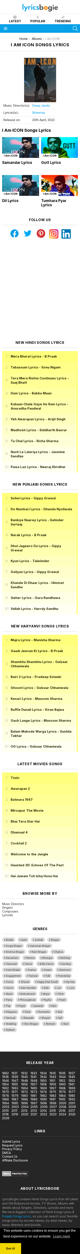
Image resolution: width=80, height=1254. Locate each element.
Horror (9, 987)
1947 (15, 1080)
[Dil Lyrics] (20, 185)
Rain (54, 1005)
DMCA (6, 1153)
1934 (43, 1073)
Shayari (45, 1017)
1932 (24, 1073)
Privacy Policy (12, 1149)
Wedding (11, 1023)
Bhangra (47, 957)
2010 (5, 1110)
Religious (11, 1011)
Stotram (50, 1023)
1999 (52, 1103)
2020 (24, 1114)
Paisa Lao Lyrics (38, 467)
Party (9, 999)
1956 (24, 1084)
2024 (62, 1114)
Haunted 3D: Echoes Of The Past (37, 865)
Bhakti (9, 939)
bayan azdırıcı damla (39, 1045)
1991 (52, 1099)
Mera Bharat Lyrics (34, 356)
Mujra (46, 993)
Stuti (65, 1023)
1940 (24, 1077)
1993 (71, 1099)
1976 (62, 1092)
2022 (43, 1114)
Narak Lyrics (29, 535)
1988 (24, 1099)
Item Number (28, 987)
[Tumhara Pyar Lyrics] (59, 185)
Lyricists (7, 915)
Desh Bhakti (13, 969)
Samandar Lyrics (17, 162)
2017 (71, 1110)
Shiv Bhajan (31, 1023)
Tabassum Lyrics (36, 367)
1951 (52, 1080)
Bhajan (55, 939)
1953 (71, 1080)
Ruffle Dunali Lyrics (37, 710)
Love (71, 987)
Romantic (44, 1011)
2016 (62, 1110)
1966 (43, 1088)
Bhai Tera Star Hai (25, 821)
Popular (37, 21)
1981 (33, 1095)
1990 (43, 1099)
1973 (34, 1092)
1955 (15, 1084)
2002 (5, 1107)
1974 (43, 1092)
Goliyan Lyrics (35, 572)
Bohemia (38, 113)
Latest (15, 21)
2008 (62, 1107)
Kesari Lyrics (36, 699)
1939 (15, 1077)
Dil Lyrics (10, 201)
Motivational (27, 993)
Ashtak (39, 939)
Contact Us (9, 1156)
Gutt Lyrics (51, 162)
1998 (43, 1103)
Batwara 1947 (22, 800)
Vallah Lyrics (34, 609)
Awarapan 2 (20, 789)
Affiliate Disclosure (15, 1160)
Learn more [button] (61, 1236)
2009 (72, 1107)
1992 (62, 1099)
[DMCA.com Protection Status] (15, 1175)
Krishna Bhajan (15, 951)
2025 (72, 1114)
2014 (43, 1110)
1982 (43, 1095)
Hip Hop (70, 981)
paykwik (60, 1045)
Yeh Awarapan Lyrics (38, 419)
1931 (14, 1073)
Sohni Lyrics (33, 498)
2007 (53, 1107)
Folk (47, 975)
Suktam (10, 1029)
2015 (52, 1110)
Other (60, 993)
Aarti (24, 939)
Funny (9, 981)
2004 (25, 1107)
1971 (14, 1092)
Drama (32, 969)
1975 (52, 1092)
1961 (71, 1084)
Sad (60, 1011)
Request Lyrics (12, 1145)
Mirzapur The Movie (27, 810)
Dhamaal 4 (19, 832)
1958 (43, 1084)
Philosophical (27, 999)
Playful (47, 999)
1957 (34, 1084)
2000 (62, 1103)
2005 (34, 1107)
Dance (28, 963)
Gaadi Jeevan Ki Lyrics (37, 651)
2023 (53, 1114)
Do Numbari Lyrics (41, 509)
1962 (5, 1088)
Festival (33, 975)
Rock (28, 1011)
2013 (34, 1110)
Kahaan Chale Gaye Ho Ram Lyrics (39, 406)
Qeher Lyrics (35, 598)
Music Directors (13, 904)
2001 (71, 1103)
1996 (24, 1103)
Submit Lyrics (11, 1141)
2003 (15, 1107)
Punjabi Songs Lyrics (16, 1216)
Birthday (65, 957)
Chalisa (58, 951)
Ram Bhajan (39, 951)
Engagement (13, 975)
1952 (62, 1080)
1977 (71, 1092)
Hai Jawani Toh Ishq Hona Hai (34, 876)
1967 (52, 1088)
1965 (34, 1088)
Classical (11, 963)
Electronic (65, 969)
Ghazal (25, 981)
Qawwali (38, 1005)
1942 (43, 1077)
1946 (5, 1080)
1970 (5, 1092)
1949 (34, 1080)
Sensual (10, 1017)
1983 (52, 1095)
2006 (44, 1107)
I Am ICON (10, 155)
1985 (71, 1095)
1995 (15, 1103)
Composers (10, 911)
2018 (5, 1114)
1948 (24, 1080)
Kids (46, 987)
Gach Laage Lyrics (41, 720)
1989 (34, 1099)
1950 (43, 1080)
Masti (9, 993)
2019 (15, 1114)
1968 (62, 1088)
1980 (24, 1095)
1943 (52, 1077)
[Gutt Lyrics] (59, 147)
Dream (47, 969)
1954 (5, 1084)
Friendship (64, 975)
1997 (34, 1103)
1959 (52, 1084)
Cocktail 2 (19, 843)
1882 (5, 1073)
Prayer (21, 1005)
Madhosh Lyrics (39, 430)
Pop (8, 1005)
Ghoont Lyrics (39, 688)
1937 (71, 1073)
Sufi (60, 1017)
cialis (20, 1045)
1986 (5, 1099)
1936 (62, 1073)
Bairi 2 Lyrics (36, 677)
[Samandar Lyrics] (20, 147)
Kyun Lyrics (30, 561)
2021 (34, 1114)
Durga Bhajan (14, 945)
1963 (15, 1088)
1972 (24, 1092)
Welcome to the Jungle (29, 854)
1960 (62, 1084)
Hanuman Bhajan (40, 945)
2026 (5, 1118)
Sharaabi (28, 1017)
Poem (62, 999)
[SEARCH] (75, 28)
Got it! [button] (10, 1248)
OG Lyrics (36, 746)
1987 (15, 1099)
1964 (24, 1088)
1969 (71, 1088)
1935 (52, 1073)
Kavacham (12, 957)
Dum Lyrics (31, 393)
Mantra (30, 957)
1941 (33, 1077)
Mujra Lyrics (35, 640)
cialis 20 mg (8, 1045)
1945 (71, 1077)
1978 (5, 1095)
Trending (63, 21)
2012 (24, 1110)
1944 (62, 1077)
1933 (34, 1073)
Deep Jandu (41, 105)
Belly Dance (46, 963)
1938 (5, 1077)
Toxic (15, 778)
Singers (7, 907)
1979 (15, 1095)
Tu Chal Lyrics (34, 441)
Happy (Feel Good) (47, 981)
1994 (5, 1103)
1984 (62, 1095)
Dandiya (66, 963)
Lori (59, 987)
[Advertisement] (40, 289)
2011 (14, 1110)
